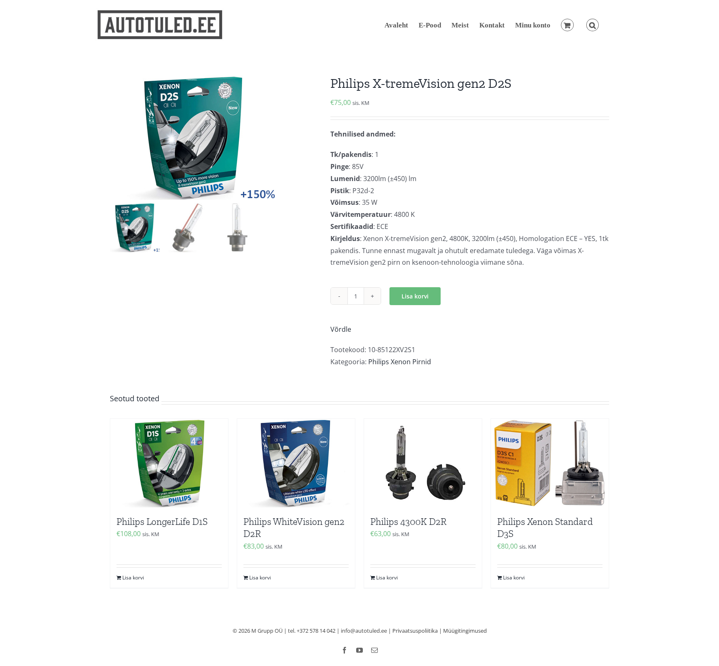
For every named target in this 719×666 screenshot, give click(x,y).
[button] (592, 25)
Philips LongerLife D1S (162, 521)
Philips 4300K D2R (408, 521)
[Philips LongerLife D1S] (169, 463)
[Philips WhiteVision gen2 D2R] (296, 463)
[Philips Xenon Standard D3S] (550, 463)
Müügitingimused (465, 630)
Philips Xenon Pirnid (399, 361)
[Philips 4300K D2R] (423, 463)
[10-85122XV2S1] (214, 137)
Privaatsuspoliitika (415, 630)
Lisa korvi (415, 296)
